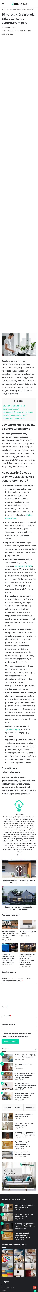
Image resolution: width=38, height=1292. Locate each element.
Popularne (7, 1107)
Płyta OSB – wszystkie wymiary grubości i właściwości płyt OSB (22, 1144)
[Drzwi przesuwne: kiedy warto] (7, 1067)
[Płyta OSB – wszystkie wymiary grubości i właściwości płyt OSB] (7, 1145)
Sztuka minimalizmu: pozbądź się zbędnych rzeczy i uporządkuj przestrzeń (25, 1085)
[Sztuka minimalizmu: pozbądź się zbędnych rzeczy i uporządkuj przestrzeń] (7, 1086)
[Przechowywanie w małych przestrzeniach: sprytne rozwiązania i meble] (7, 1076)
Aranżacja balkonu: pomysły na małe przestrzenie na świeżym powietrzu (25, 1095)
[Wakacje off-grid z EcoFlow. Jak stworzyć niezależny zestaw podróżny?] (10, 924)
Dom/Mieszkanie (19, 9)
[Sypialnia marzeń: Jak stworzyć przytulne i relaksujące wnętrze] (19, 1252)
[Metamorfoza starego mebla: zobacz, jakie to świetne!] (7, 1273)
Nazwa (4, 1007)
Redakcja (19, 814)
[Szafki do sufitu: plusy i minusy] (28, 924)
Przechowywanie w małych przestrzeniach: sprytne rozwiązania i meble (24, 1075)
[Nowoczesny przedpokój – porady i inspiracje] (7, 1117)
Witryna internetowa (9, 1024)
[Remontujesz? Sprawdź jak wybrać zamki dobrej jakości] (7, 1135)
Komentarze (29, 1107)
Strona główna (8, 9)
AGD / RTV (30, 9)
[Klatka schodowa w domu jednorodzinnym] (7, 1126)
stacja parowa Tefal (23, 566)
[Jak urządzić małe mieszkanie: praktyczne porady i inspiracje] (19, 1259)
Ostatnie (18, 1107)
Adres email (6, 1016)
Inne (4, 1291)
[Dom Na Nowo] (19, 3)
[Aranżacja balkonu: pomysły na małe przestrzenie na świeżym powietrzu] (7, 1096)
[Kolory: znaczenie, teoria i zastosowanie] (7, 1259)
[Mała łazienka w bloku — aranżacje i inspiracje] (7, 1155)
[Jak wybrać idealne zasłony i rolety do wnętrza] (19, 1266)
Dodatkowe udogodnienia (14, 418)
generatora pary (13, 729)
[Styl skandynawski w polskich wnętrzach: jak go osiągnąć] (30, 1259)
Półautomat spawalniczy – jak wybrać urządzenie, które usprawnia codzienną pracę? (9, 958)
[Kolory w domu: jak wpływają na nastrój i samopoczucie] (7, 1058)
